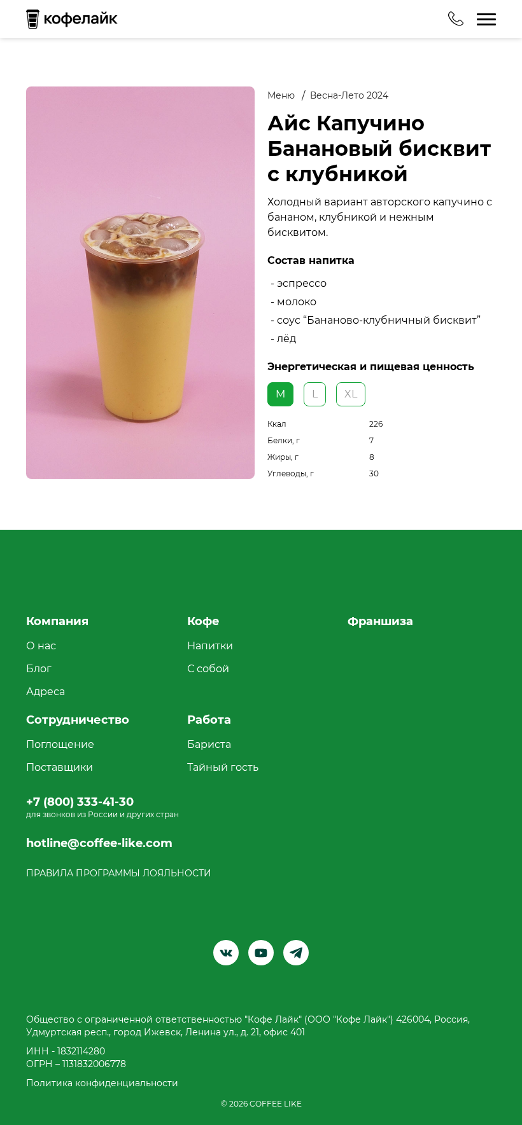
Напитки (210, 646)
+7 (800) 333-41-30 (80, 802)
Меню (281, 95)
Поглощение (60, 744)
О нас (41, 646)
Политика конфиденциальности (102, 1083)
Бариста (209, 744)
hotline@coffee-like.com (99, 843)
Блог (39, 669)
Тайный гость (222, 767)
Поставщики (59, 767)
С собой (208, 669)
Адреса (45, 692)
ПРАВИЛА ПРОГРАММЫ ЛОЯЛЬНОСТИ (118, 873)
